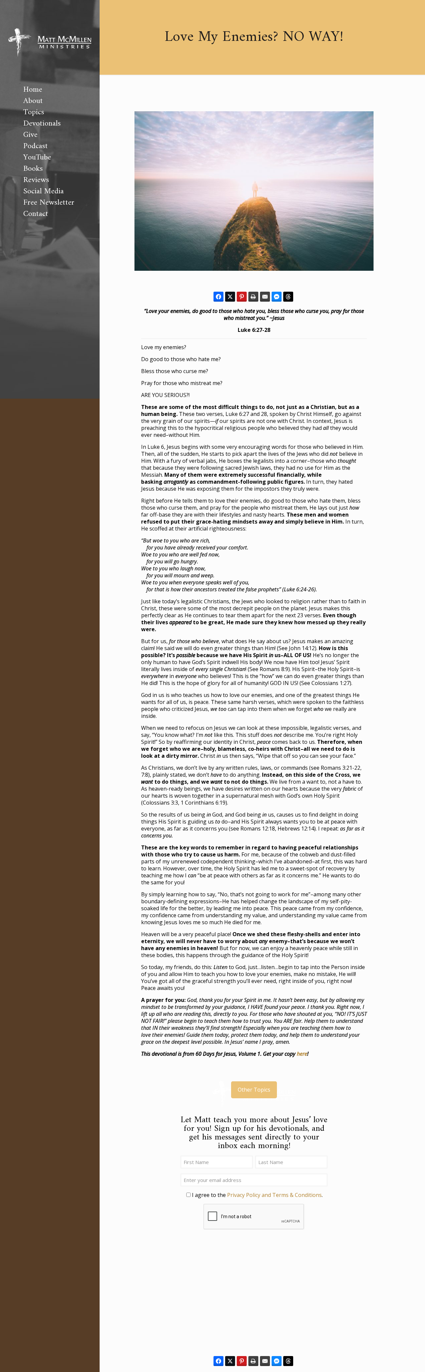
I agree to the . (257, 1195)
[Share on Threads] (288, 297)
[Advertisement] (254, 1296)
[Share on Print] (253, 297)
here (302, 1053)
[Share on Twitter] (230, 297)
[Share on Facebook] (218, 297)
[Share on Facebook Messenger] (277, 297)
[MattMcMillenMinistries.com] (50, 42)
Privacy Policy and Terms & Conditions (274, 1195)
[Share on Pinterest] (242, 297)
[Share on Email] (265, 297)
